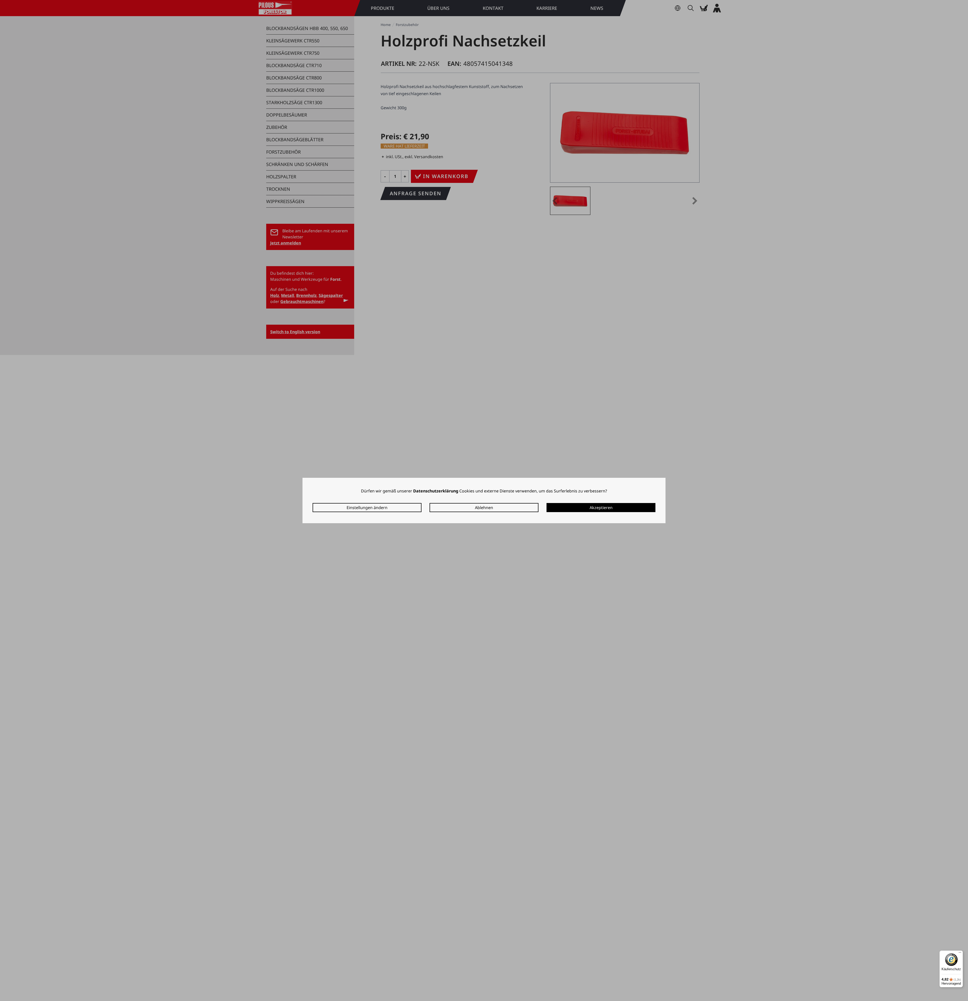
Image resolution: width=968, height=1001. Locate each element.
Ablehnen (484, 507)
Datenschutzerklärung (435, 491)
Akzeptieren (601, 507)
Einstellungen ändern (367, 507)
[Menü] (960, 954)
